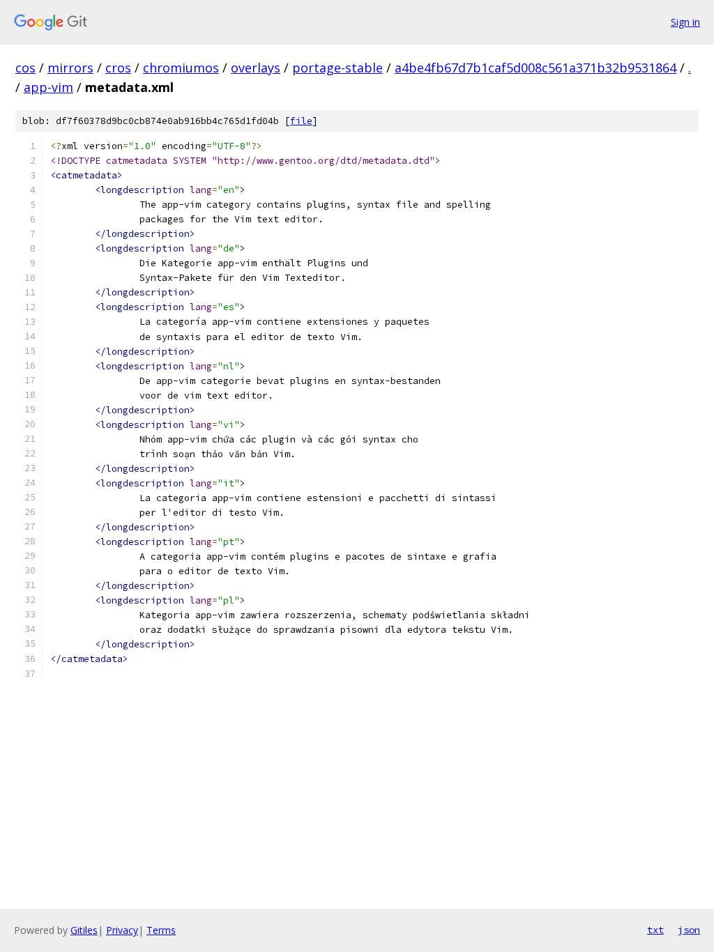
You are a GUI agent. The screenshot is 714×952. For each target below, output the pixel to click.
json (689, 929)
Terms (161, 930)
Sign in (685, 22)
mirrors (70, 67)
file (301, 121)
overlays (255, 67)
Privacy (122, 930)
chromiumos (181, 67)
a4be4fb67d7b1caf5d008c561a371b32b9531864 (535, 67)
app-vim (48, 87)
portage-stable (337, 67)
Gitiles (84, 930)
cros (118, 67)
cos (25, 67)
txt (655, 929)
